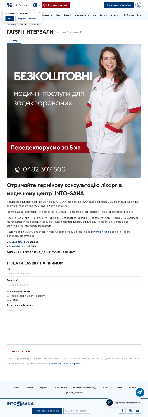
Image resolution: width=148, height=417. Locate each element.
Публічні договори (74, 392)
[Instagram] (130, 411)
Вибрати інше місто (27, 19)
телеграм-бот (100, 231)
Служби (15, 387)
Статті (118, 387)
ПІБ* (9, 268)
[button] (23, 5)
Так (9, 19)
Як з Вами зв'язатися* (19, 291)
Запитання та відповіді (84, 387)
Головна (11, 24)
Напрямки (43, 387)
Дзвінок (13, 299)
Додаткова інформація (20, 305)
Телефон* (12, 280)
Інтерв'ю (131, 387)
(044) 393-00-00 (19, 246)
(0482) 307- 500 (19, 241)
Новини (105, 387)
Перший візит (60, 387)
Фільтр (14, 41)
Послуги (29, 387)
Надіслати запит (20, 351)
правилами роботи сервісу (65, 363)
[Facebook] (122, 411)
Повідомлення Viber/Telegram (27, 295)
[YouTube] (138, 411)
